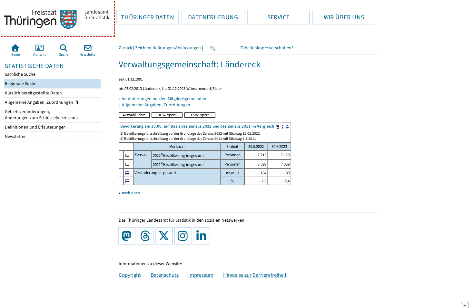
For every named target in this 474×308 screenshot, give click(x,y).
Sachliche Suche (19, 74)
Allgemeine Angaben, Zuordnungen (39, 102)
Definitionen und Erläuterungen (35, 127)
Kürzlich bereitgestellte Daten (33, 93)
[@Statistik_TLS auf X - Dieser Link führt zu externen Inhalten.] (165, 236)
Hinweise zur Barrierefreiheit (255, 274)
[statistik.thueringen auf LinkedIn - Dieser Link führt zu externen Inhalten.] (202, 236)
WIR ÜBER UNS (338, 17)
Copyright (130, 274)
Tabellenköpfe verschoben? (267, 48)
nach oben (131, 193)
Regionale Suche (20, 84)
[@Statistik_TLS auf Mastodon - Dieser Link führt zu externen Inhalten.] (128, 236)
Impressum (200, 274)
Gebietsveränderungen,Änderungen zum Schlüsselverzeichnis (41, 115)
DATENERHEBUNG (210, 17)
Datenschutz (165, 274)
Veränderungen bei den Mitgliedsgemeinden (164, 99)
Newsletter (15, 136)
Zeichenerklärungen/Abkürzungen (168, 48)
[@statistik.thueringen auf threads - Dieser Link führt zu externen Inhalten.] (146, 236)
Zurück (125, 48)
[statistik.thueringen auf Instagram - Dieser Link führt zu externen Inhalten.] (184, 236)
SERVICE (268, 17)
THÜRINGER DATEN (145, 17)
